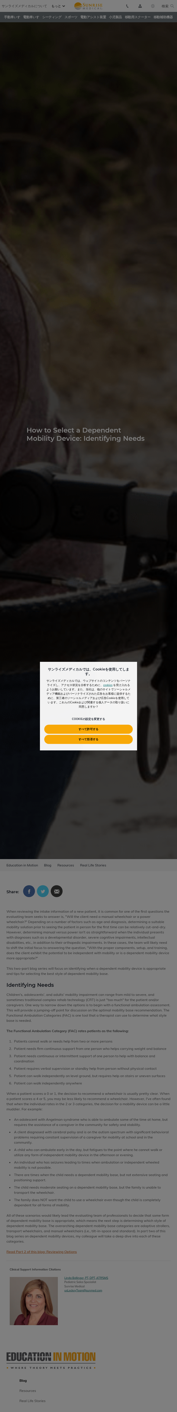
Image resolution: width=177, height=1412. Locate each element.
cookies (107, 685)
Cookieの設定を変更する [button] (88, 719)
